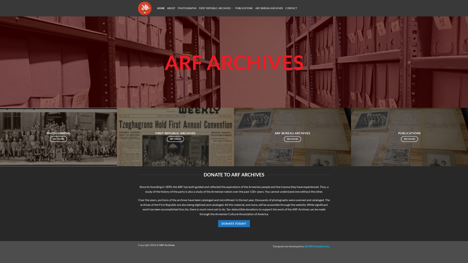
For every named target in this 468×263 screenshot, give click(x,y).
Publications (244, 8)
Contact (291, 8)
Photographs (187, 8)
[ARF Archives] (145, 8)
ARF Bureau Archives (269, 8)
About (171, 8)
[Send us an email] (332, 10)
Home (161, 8)
